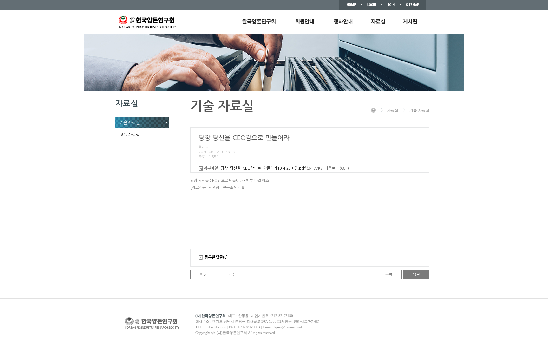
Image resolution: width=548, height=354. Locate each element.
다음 (230, 274)
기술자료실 (129, 122)
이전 (203, 274)
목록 (388, 274)
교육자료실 (129, 135)
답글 (416, 274)
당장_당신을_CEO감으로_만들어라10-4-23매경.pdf (263, 168)
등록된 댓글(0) (216, 257)
